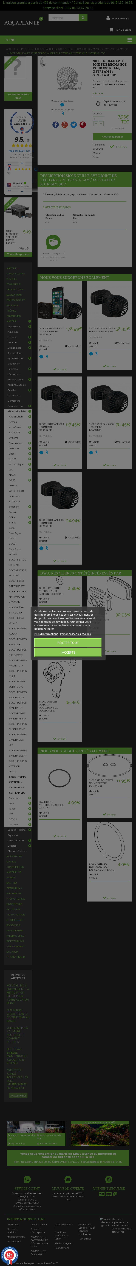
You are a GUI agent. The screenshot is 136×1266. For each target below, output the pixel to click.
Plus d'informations (46, 634)
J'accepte (68, 652)
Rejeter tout (68, 643)
